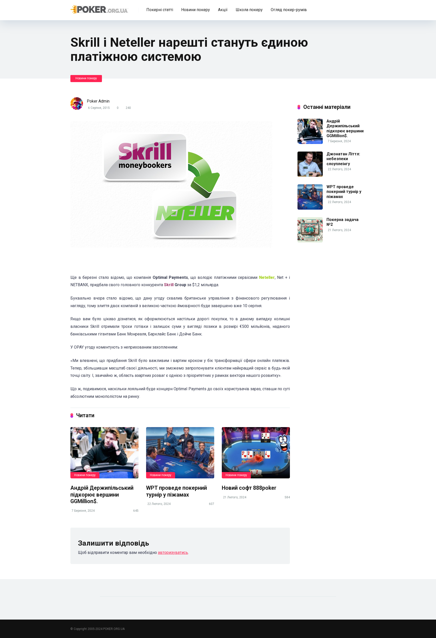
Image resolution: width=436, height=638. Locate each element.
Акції (223, 9)
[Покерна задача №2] (310, 241)
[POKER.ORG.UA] (99, 8)
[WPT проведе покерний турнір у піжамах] (180, 452)
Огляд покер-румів (289, 9)
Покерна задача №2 (342, 222)
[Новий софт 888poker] (256, 452)
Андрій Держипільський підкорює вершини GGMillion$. (101, 494)
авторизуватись (173, 552)
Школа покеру (249, 9)
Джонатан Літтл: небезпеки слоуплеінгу (343, 159)
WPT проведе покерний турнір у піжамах (176, 491)
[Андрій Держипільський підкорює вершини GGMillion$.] (104, 452)
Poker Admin (98, 101)
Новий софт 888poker (249, 488)
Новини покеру (195, 9)
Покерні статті (159, 9)
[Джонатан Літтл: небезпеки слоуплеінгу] (310, 175)
